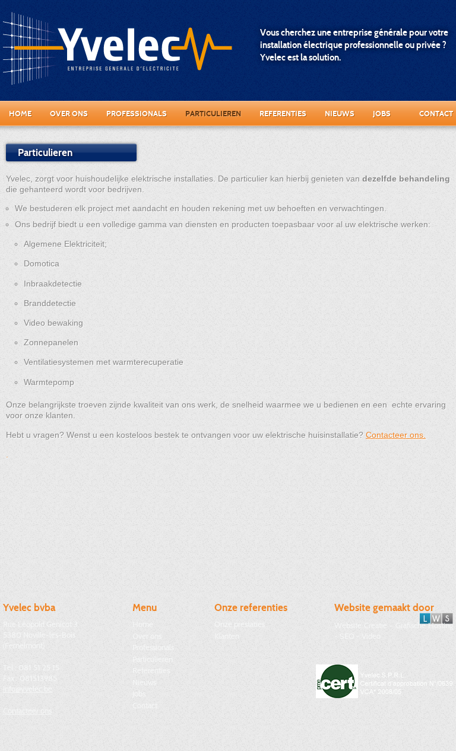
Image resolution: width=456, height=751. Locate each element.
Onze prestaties (239, 624)
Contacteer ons (27, 710)
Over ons (69, 113)
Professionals (136, 113)
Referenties (282, 113)
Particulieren (213, 113)
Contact (436, 113)
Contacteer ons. (396, 435)
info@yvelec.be (27, 688)
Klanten (226, 636)
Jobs (382, 113)
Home (20, 113)
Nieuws (339, 113)
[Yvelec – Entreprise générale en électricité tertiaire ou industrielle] (117, 48)
